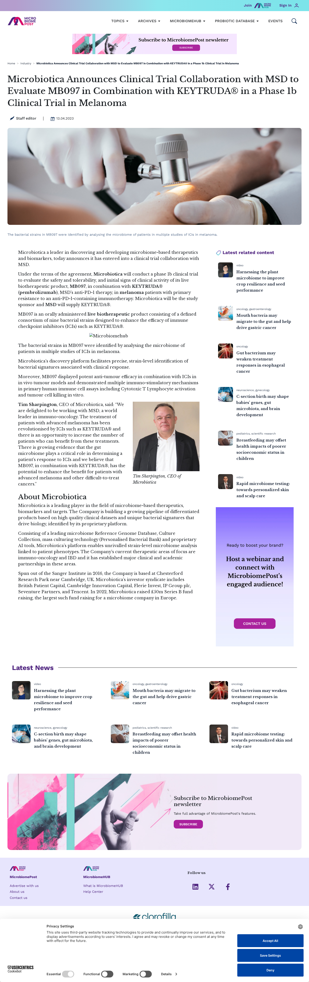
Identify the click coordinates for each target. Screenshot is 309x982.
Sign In (285, 5)
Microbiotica (31, 505)
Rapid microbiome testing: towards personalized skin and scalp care (263, 489)
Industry (25, 63)
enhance (130, 320)
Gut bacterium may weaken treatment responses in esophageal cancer (259, 696)
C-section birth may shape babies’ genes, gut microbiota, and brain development (63, 740)
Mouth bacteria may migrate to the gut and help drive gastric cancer (263, 321)
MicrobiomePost (23, 877)
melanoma (132, 292)
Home (11, 63)
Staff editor (26, 118)
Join (248, 5)
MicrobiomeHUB (96, 877)
